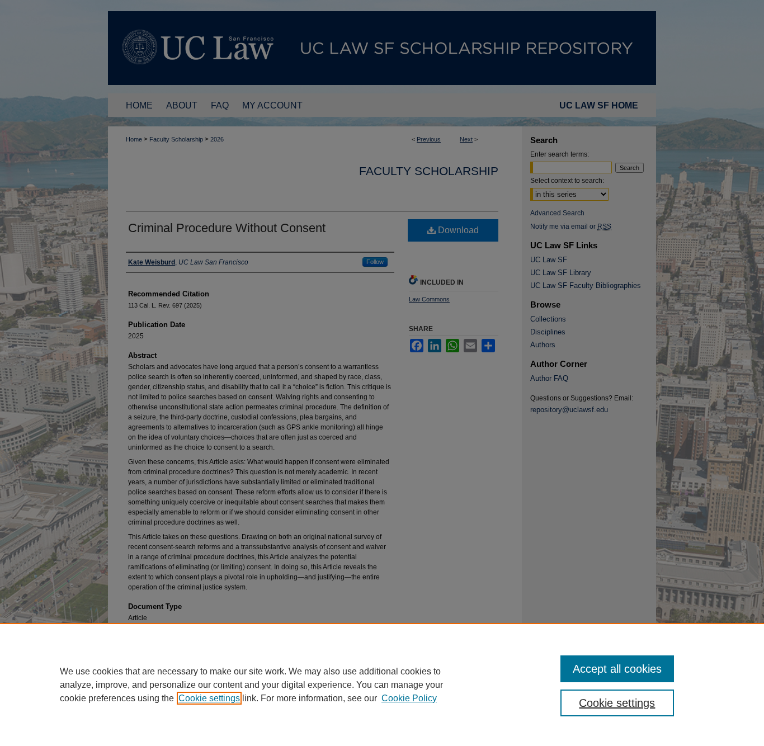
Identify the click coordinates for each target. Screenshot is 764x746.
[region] (382, 684)
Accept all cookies (617, 669)
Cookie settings (209, 698)
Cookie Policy (409, 698)
